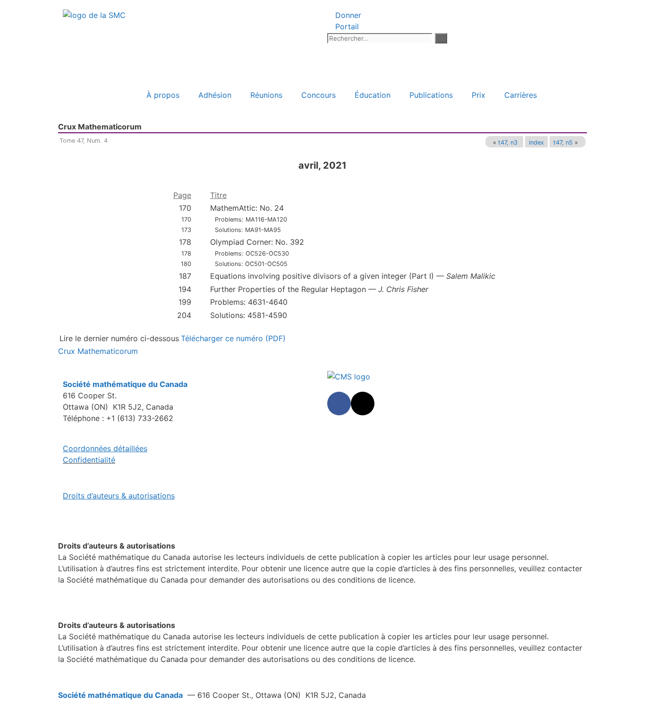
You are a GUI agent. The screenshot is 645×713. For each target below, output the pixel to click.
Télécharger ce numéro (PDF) (233, 338)
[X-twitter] (362, 403)
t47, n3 (508, 142)
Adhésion (214, 95)
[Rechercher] (441, 38)
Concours (318, 95)
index (536, 142)
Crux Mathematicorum (98, 351)
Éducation (372, 95)
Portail (346, 26)
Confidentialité (89, 459)
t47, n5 (563, 142)
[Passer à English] (108, 95)
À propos (162, 95)
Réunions (266, 95)
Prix (478, 95)
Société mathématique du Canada (120, 695)
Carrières (520, 95)
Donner (347, 15)
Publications (431, 95)
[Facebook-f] (339, 403)
